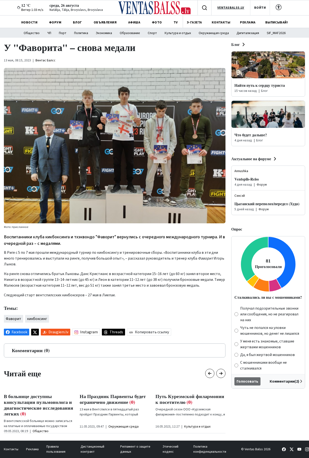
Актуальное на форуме (251, 158)
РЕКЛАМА (247, 22)
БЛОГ (77, 22)
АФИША (134, 22)
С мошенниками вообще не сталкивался (263, 365)
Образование (130, 33)
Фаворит (13, 318)
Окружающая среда (214, 33)
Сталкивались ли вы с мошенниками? (268, 297)
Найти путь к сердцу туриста (259, 85)
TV (176, 22)
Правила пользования (55, 449)
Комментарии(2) (284, 381)
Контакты (11, 449)
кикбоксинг (37, 318)
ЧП (49, 33)
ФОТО (157, 22)
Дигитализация (248, 33)
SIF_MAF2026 (276, 33)
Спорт (152, 33)
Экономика (104, 33)
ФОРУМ (55, 22)
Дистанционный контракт (92, 449)
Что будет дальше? (250, 135)
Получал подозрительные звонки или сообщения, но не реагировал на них (269, 314)
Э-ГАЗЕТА (194, 22)
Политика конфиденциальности (209, 449)
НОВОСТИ (29, 22)
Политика (81, 33)
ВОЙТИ (260, 7)
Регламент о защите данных (135, 449)
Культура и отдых (178, 33)
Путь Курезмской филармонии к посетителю (189, 399)
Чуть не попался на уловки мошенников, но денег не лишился (269, 330)
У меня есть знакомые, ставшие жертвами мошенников (267, 344)
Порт (62, 33)
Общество (32, 33)
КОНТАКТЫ (221, 22)
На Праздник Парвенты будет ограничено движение (113, 399)
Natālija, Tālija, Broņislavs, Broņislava (76, 9)
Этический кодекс (170, 449)
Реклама (32, 449)
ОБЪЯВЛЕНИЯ (105, 22)
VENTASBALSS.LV (230, 7)
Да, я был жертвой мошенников (267, 354)
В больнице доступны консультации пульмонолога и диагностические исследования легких (38, 405)
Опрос (236, 229)
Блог (235, 44)
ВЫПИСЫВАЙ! (276, 22)
